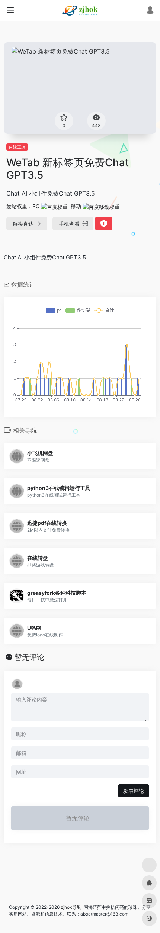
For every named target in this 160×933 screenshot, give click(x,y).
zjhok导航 (71, 907)
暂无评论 (29, 657)
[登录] (150, 11)
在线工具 (17, 147)
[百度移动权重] (101, 206)
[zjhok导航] (80, 10)
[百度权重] (54, 206)
